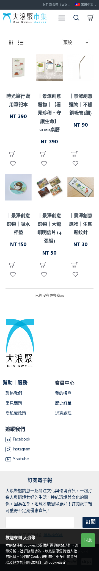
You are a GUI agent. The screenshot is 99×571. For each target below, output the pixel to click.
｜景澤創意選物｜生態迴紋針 (80, 224)
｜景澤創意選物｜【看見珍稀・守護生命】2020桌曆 (49, 113)
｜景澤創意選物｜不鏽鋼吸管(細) (80, 104)
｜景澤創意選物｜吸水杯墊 (18, 224)
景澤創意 (18, 85)
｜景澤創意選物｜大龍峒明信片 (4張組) (49, 228)
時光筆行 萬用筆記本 (18, 100)
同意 (88, 540)
